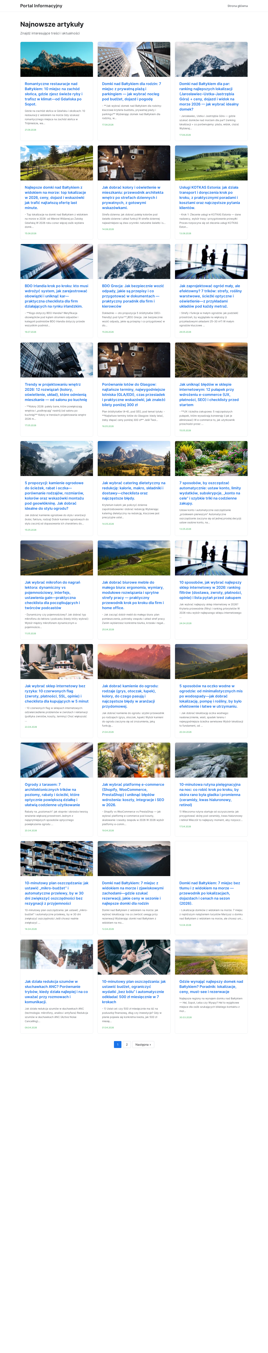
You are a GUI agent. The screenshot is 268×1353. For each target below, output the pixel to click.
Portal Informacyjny (41, 5)
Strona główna (238, 6)
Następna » (143, 1044)
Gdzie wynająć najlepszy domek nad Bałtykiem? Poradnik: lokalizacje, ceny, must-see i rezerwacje (211, 986)
